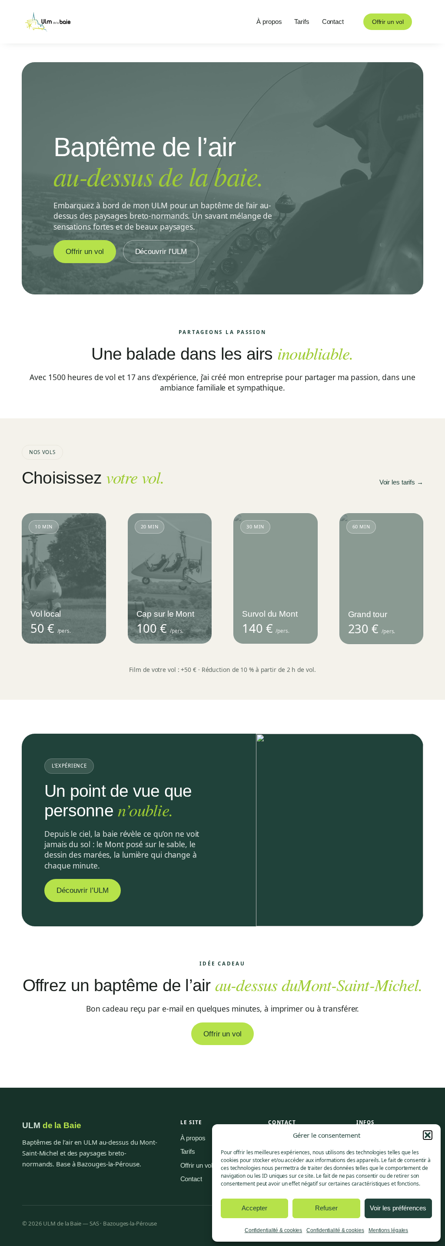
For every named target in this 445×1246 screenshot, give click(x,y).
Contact (191, 1179)
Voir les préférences (398, 1208)
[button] (427, 1135)
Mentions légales (388, 1230)
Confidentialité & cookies (273, 1230)
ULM (51, 1125)
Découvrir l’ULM (161, 251)
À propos (193, 1138)
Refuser (326, 1208)
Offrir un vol (388, 21)
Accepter (254, 1208)
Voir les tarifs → (401, 482)
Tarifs (187, 1151)
